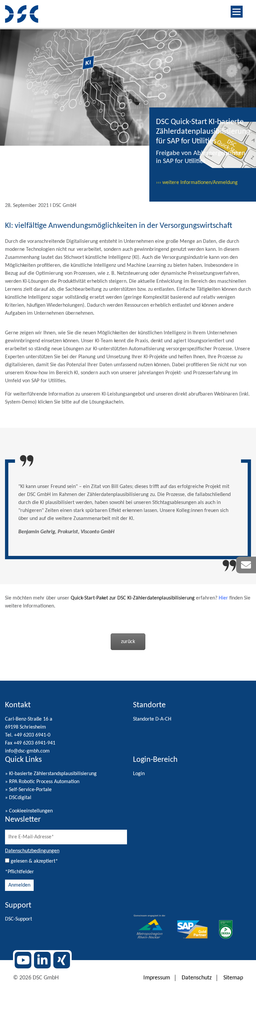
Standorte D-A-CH (152, 719)
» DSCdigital (18, 797)
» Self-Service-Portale (28, 789)
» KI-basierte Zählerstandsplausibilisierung (51, 773)
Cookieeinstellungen (31, 811)
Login (139, 773)
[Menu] (236, 11)
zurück (128, 641)
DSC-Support (18, 919)
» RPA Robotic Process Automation (42, 781)
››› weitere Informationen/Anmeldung (197, 182)
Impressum (156, 978)
